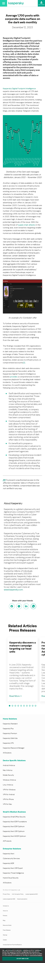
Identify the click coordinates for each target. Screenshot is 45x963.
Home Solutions (10, 719)
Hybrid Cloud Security (10, 878)
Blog (4, 920)
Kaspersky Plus (8, 728)
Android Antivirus (9, 765)
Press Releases (7, 930)
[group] (22, 669)
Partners (5, 915)
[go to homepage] (16, 3)
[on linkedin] (26, 606)
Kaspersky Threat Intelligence (13, 873)
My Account (41, 4)
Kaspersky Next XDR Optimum (13, 831)
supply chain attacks (26, 225)
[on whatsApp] (33, 606)
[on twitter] (19, 606)
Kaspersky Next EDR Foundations (15, 822)
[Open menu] (3, 3)
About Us (5, 910)
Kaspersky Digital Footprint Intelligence (19, 88)
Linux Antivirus (8, 785)
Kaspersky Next (8, 854)
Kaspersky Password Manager (13, 748)
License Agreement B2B (9, 899)
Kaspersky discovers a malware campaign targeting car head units (22, 647)
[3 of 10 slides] (15, 705)
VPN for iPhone (8, 799)
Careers (5, 939)
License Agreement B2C (31, 894)
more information (36, 955)
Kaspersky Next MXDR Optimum (14, 836)
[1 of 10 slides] (9, 705)
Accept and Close (23, 958)
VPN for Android (9, 794)
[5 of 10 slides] (21, 705)
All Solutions (7, 753)
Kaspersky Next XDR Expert (13, 868)
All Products (7, 841)
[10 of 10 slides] (35, 705)
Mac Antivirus (7, 770)
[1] (24, 362)
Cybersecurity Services (11, 858)
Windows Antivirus (9, 780)
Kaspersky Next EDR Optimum (13, 826)
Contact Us (6, 906)
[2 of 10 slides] (12, 705)
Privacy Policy (6, 894)
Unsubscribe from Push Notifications (12, 944)
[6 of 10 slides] (24, 705)
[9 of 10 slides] (32, 705)
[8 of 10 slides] (29, 705)
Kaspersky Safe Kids (10, 738)
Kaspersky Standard (10, 724)
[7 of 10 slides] (26, 705)
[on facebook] (12, 606)
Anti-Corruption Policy (18, 894)
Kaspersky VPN (8, 743)
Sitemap (5, 935)
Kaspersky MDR (8, 863)
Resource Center (7, 925)
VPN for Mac (7, 804)
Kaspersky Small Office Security (14, 817)
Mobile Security (8, 775)
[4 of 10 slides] (18, 705)
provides (13, 377)
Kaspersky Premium (10, 733)
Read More (14, 696)
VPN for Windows (9, 790)
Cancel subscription (22, 899)
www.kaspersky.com (13, 589)
